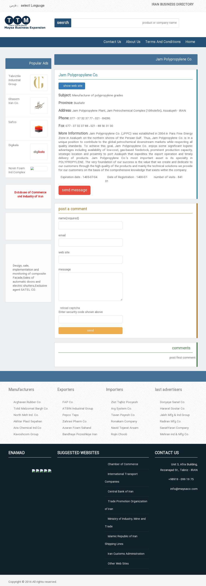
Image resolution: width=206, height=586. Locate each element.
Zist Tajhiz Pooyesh (124, 402)
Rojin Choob (119, 434)
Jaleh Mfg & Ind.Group (175, 415)
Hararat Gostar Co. (172, 408)
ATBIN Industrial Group (77, 408)
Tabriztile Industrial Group (14, 80)
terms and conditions (163, 42)
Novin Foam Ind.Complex (16, 170)
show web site (72, 86)
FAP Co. (68, 402)
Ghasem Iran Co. (14, 101)
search (63, 23)
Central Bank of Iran (120, 491)
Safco (12, 122)
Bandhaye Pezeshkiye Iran (79, 434)
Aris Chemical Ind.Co (27, 428)
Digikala (13, 145)
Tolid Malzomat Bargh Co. (30, 408)
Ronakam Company (124, 421)
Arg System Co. (121, 408)
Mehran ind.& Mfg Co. (174, 434)
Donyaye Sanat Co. (172, 402)
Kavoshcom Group (25, 434)
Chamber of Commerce (123, 464)
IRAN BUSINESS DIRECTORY (173, 4)
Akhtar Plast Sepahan (27, 421)
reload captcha (70, 308)
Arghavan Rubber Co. (27, 402)
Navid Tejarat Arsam (124, 428)
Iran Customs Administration (126, 554)
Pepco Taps (70, 415)
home (190, 42)
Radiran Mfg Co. (170, 421)
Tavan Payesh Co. (123, 415)
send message (74, 190)
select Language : (30, 5)
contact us (112, 42)
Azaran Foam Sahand (76, 428)
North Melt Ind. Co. (26, 415)
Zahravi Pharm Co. (74, 421)
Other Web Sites (118, 564)
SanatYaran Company (174, 428)
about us (133, 42)
